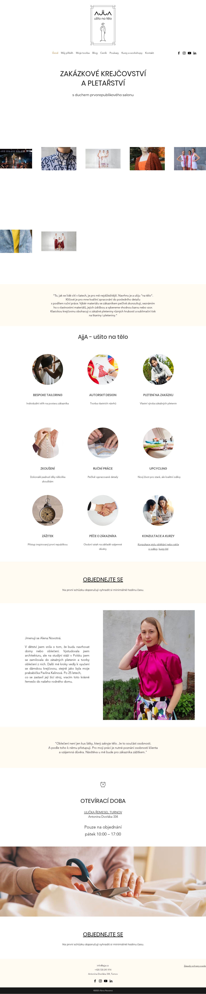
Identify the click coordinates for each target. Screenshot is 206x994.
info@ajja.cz (103, 965)
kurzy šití (163, 548)
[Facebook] (179, 53)
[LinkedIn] (195, 53)
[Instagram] (184, 53)
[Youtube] (189, 53)
